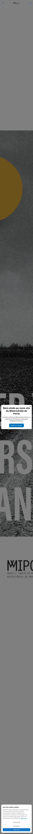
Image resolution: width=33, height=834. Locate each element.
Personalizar (16, 826)
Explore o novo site (16, 425)
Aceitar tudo (16, 829)
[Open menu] (3, 3)
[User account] (30, 3)
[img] (16, 3)
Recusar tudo (16, 822)
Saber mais (24, 818)
